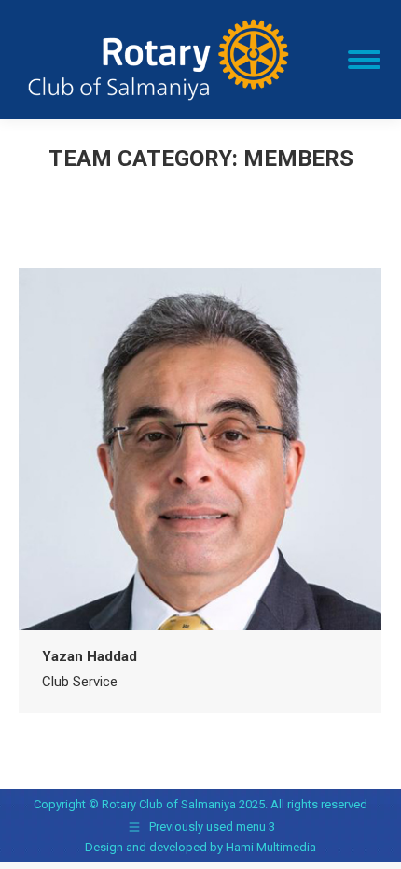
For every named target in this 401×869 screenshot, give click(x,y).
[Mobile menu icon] (364, 60)
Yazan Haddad (89, 656)
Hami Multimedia (271, 847)
